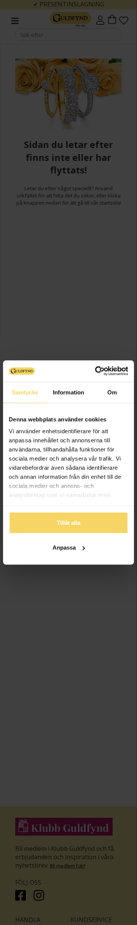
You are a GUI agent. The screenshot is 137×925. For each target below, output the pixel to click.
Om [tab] (112, 392)
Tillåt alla (68, 522)
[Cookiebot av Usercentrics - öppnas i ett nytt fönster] (96, 371)
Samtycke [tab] (25, 392)
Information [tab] (68, 392)
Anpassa (64, 547)
